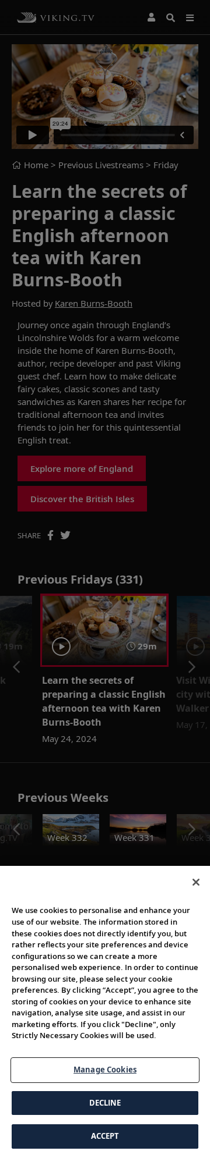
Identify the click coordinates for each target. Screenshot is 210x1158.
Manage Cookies (105, 1069)
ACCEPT (105, 1136)
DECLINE (105, 1102)
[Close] (196, 882)
